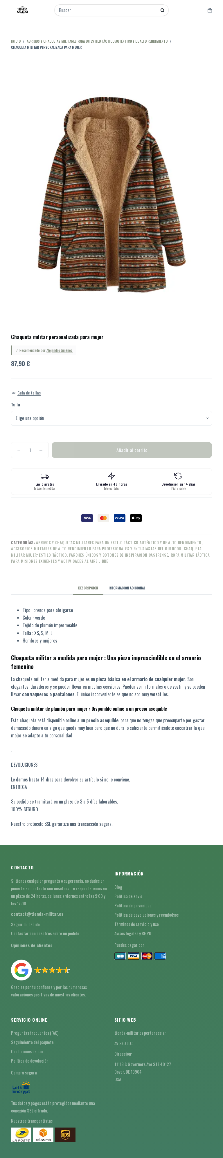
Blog (118, 887)
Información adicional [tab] (127, 587)
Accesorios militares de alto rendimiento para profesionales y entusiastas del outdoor (96, 548)
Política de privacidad (133, 905)
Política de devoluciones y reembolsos (146, 914)
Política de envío (128, 896)
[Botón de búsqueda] (162, 10)
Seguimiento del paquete (32, 1042)
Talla (15, 404)
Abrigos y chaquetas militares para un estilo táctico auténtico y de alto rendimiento (119, 542)
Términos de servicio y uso (136, 924)
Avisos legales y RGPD (132, 933)
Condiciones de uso (27, 1051)
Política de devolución (29, 1060)
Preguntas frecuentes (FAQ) (34, 1032)
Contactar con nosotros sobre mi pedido (45, 933)
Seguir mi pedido (25, 924)
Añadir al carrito (132, 450)
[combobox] (108, 10)
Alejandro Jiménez (59, 350)
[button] (26, 393)
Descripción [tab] (88, 587)
